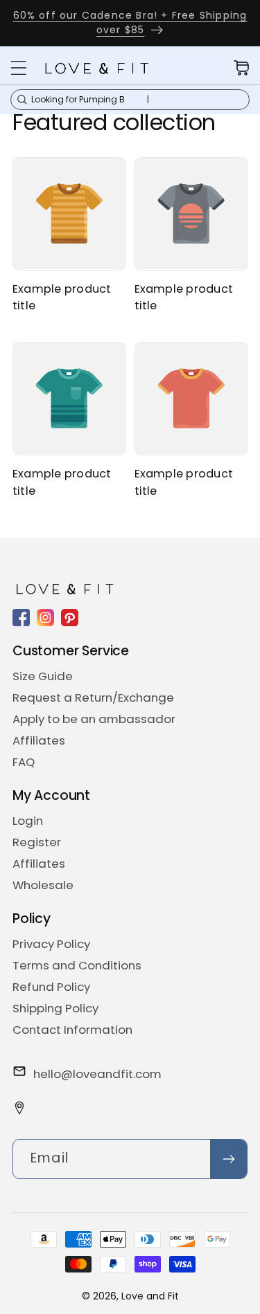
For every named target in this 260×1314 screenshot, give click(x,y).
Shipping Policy (55, 1008)
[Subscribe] (228, 1159)
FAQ (23, 762)
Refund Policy (51, 986)
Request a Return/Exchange (93, 697)
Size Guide (42, 676)
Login (27, 820)
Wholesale (42, 885)
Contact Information (72, 1029)
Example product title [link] (62, 297)
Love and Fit (150, 1296)
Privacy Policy (51, 944)
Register (36, 842)
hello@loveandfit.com (97, 1074)
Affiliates (38, 740)
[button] (18, 67)
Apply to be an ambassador (93, 719)
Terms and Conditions (76, 965)
